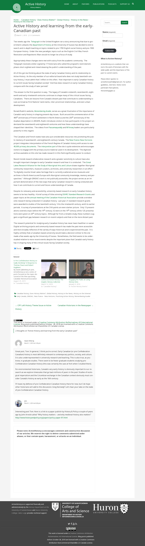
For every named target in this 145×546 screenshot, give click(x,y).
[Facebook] (71, 523)
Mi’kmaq (70, 127)
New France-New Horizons (80, 140)
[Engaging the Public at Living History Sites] (81, 269)
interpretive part (48, 146)
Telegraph (35, 41)
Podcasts (112, 4)
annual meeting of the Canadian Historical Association (53, 197)
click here (112, 85)
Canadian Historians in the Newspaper (75, 305)
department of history (42, 45)
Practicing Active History (65, 296)
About (75, 4)
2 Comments (35, 35)
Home (66, 4)
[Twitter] (69, 523)
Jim (25, 401)
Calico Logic (22, 513)
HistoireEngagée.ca (108, 91)
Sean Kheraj (29, 341)
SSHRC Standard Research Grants (77, 194)
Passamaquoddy (55, 127)
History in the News (79, 20)
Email (109, 41)
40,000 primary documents (25, 146)
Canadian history (28, 20)
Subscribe (109, 50)
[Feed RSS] (76, 523)
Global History (63, 20)
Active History (35, 4)
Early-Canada (21, 296)
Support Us (125, 4)
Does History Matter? (46, 20)
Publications (98, 4)
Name (109, 32)
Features (85, 4)
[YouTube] (74, 523)
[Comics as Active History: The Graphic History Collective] (54, 269)
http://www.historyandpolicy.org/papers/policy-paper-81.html (41, 417)
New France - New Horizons (44, 296)
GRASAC (30, 296)
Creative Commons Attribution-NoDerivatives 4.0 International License (53, 323)
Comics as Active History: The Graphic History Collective (52, 281)
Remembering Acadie (82, 296)
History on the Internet (23, 21)
